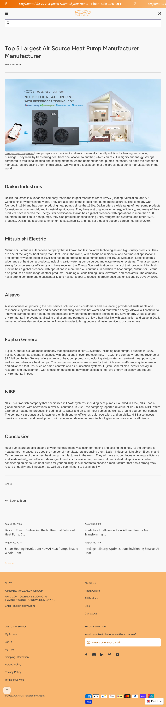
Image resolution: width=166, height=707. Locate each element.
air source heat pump (38, 463)
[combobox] (83, 23)
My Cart (9, 649)
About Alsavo (92, 590)
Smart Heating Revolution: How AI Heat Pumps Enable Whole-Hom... (41, 550)
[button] (159, 13)
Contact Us (91, 613)
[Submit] (8, 23)
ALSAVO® (18, 696)
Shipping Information (17, 657)
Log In (8, 641)
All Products (92, 598)
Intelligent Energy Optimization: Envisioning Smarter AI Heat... (122, 550)
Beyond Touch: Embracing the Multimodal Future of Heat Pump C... (40, 532)
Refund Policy (13, 664)
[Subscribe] (157, 642)
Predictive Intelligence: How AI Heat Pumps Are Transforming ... (116, 532)
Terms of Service (14, 679)
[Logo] (83, 13)
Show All (10, 563)
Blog (87, 605)
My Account (11, 634)
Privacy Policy (13, 672)
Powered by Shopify (34, 696)
